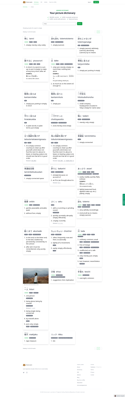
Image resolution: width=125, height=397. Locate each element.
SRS (41, 2)
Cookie (92, 375)
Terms (92, 369)
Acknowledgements (82, 385)
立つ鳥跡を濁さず (69, 161)
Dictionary (36, 2)
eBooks (45, 2)
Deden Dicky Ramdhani (32, 284)
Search (79, 23)
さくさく (60, 223)
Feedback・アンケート (96, 367)
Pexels (38, 284)
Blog (78, 377)
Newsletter (79, 382)
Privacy (92, 372)
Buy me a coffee (52, 2)
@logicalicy (72, 392)
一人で (33, 308)
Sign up (96, 2)
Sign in (89, 2)
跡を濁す (33, 161)
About (78, 367)
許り (59, 183)
